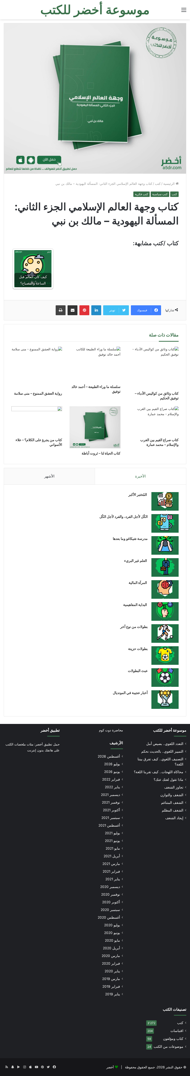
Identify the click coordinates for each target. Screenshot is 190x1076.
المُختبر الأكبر (138, 494)
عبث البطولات (138, 671)
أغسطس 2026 (109, 756)
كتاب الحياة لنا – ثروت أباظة (101, 453)
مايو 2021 (113, 848)
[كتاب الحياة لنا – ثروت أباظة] (95, 427)
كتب (158, 184)
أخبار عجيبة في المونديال (130, 693)
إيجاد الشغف (174, 818)
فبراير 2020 (111, 963)
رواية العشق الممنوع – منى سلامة (38, 393)
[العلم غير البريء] (165, 567)
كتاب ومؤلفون (173, 1039)
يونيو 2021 (112, 841)
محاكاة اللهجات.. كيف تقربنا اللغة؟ (158, 772)
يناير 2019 (112, 994)
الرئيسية (169, 184)
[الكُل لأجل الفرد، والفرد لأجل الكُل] (165, 523)
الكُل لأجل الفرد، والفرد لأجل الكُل (123, 516)
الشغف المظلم (172, 810)
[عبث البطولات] (165, 677)
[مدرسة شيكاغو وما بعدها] (165, 545)
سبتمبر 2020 (110, 910)
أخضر (110, 1067)
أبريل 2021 (112, 856)
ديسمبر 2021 (110, 795)
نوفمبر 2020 (110, 894)
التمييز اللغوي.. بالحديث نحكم (162, 751)
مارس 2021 (111, 864)
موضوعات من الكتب (168, 1047)
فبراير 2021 (111, 871)
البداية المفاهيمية (135, 604)
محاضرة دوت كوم (111, 730)
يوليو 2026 (112, 764)
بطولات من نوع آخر (134, 626)
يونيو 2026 (112, 772)
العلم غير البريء (136, 560)
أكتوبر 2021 (111, 810)
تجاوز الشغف (173, 787)
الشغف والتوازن (171, 795)
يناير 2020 (112, 971)
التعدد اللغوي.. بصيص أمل (164, 744)
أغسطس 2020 (109, 917)
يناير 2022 (112, 787)
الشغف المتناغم (172, 803)
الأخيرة (140, 476)
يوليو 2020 (112, 925)
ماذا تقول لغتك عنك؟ (168, 780)
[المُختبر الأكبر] (165, 501)
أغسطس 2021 (109, 825)
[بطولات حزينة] (165, 655)
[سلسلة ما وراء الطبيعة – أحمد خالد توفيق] (95, 364)
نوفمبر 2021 (111, 802)
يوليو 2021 (112, 833)
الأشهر (49, 476)
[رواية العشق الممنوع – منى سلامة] (36, 367)
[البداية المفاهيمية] (165, 611)
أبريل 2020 (111, 948)
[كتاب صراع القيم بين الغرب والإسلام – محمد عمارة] (153, 420)
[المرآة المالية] (165, 589)
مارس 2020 (111, 956)
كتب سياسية (160, 194)
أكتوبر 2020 (111, 902)
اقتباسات (176, 1031)
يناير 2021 (112, 879)
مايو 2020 (112, 940)
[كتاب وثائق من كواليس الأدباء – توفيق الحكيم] (153, 367)
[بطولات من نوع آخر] (165, 633)
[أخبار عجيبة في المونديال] (165, 699)
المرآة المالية (138, 582)
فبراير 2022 (111, 779)
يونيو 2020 (112, 933)
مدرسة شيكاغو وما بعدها (130, 538)
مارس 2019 (111, 979)
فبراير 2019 (111, 986)
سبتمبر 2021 (110, 818)
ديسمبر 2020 (110, 887)
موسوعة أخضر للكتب (169, 730)
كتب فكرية (141, 194)
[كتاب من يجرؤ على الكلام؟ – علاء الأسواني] (36, 420)
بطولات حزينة (138, 648)
